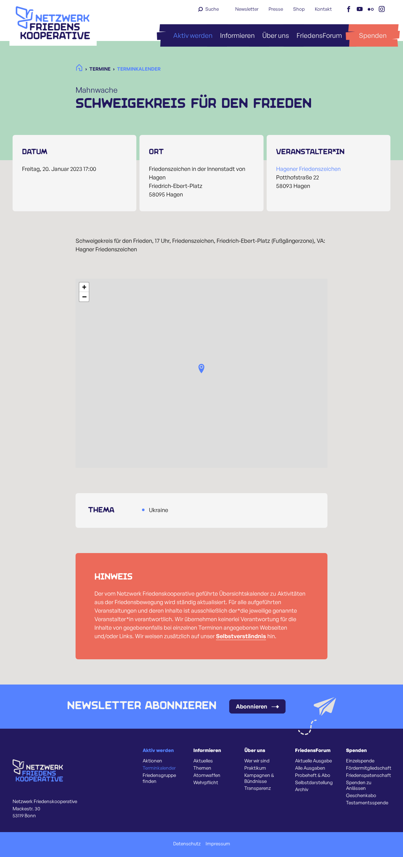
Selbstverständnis (241, 636)
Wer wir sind (257, 761)
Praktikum (255, 768)
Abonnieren (251, 706)
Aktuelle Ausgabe (313, 761)
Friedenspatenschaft (368, 775)
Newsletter (246, 9)
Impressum (218, 844)
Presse (276, 9)
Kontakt (323, 9)
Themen (202, 768)
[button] (201, 368)
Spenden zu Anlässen (358, 785)
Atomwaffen (206, 775)
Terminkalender (159, 768)
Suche (212, 9)
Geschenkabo (361, 795)
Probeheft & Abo (312, 775)
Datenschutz (187, 844)
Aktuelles (203, 761)
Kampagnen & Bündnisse (259, 778)
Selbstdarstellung (314, 782)
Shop (299, 9)
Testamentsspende (367, 803)
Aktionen (152, 761)
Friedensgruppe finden (159, 778)
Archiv (301, 789)
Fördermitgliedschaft (368, 768)
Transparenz (257, 788)
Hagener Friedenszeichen (308, 168)
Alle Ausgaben (310, 768)
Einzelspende (360, 761)
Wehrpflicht (205, 782)
